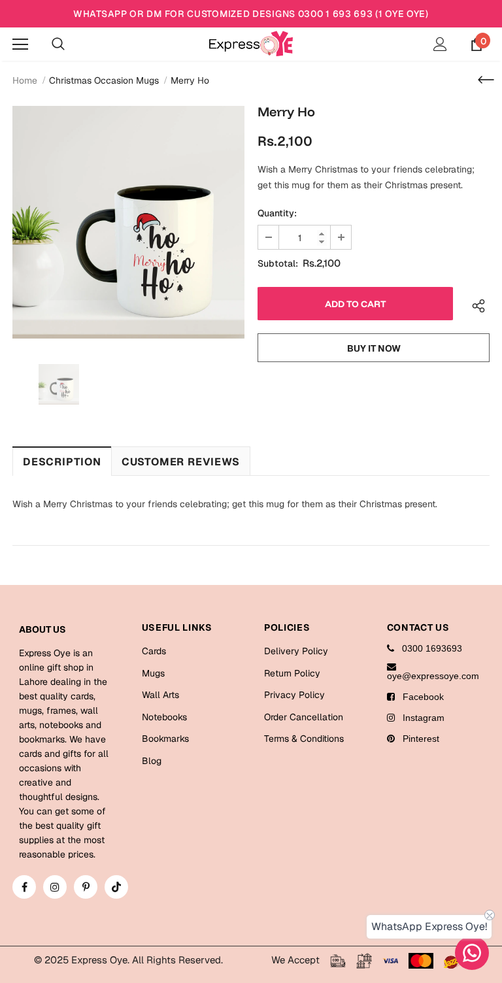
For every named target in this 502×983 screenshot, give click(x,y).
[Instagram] (55, 887)
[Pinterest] (85, 887)
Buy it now (374, 348)
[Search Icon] (58, 44)
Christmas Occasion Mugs (104, 80)
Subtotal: (278, 263)
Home (24, 80)
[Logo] (251, 43)
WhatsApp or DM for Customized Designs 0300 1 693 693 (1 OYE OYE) (251, 14)
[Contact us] (472, 953)
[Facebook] (24, 887)
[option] (128, 222)
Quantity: (277, 213)
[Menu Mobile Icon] (20, 44)
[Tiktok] (116, 887)
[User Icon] (440, 44)
